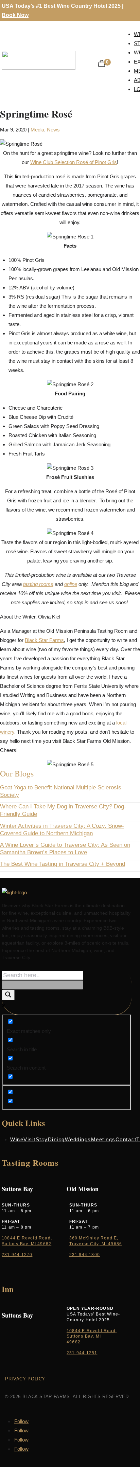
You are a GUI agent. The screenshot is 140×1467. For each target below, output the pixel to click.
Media (37, 129)
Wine (16, 1139)
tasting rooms (38, 584)
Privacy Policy (25, 1378)
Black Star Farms (44, 640)
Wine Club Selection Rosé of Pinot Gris (73, 162)
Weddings (78, 1139)
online (70, 584)
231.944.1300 (84, 1254)
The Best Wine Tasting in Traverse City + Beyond (62, 864)
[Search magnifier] (8, 995)
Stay (42, 1139)
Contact (126, 1139)
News (53, 129)
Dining (56, 1139)
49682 (74, 1342)
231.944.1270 (17, 1254)
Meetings (103, 1139)
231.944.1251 (82, 1352)
